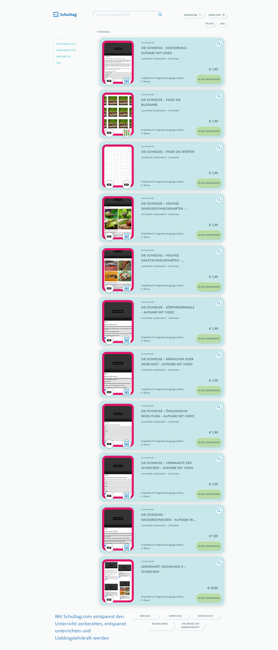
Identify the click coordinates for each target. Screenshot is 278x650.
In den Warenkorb (208, 79)
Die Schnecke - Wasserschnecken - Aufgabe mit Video (168, 519)
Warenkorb (190, 14)
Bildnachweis (160, 623)
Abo (222, 23)
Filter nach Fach (66, 43)
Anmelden (215, 14)
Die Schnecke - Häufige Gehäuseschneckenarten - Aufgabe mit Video (163, 208)
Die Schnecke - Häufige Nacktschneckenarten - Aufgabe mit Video (161, 260)
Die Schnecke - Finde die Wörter (167, 152)
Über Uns (145, 615)
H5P (58, 62)
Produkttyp (63, 56)
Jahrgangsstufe (66, 50)
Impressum (175, 615)
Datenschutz (205, 615)
